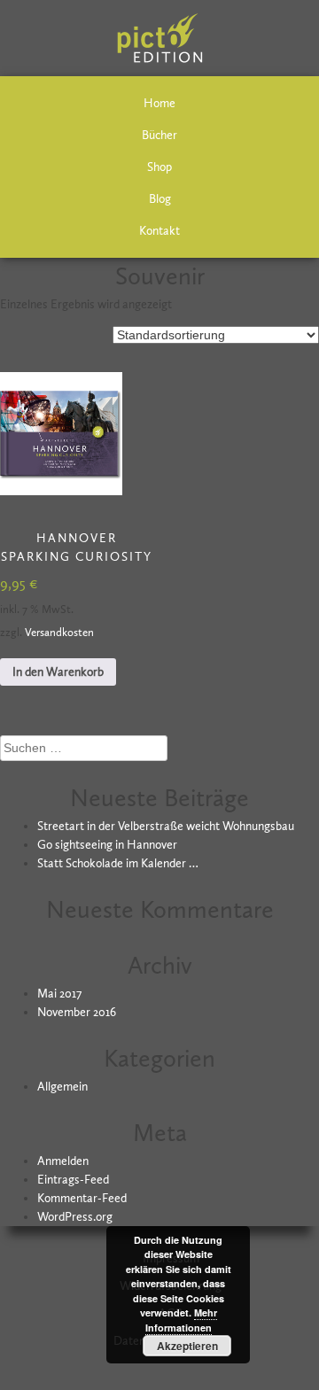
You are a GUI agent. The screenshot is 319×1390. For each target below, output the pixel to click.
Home (159, 103)
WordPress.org (75, 1216)
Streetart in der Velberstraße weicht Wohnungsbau (165, 826)
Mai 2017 (59, 993)
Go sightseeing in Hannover (107, 844)
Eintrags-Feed (73, 1179)
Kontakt (159, 230)
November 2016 (76, 1012)
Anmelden (63, 1161)
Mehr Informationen (181, 1320)
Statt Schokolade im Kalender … (117, 863)
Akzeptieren (187, 1346)
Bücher (159, 135)
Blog (160, 198)
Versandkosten (59, 632)
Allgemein (62, 1086)
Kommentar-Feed (82, 1198)
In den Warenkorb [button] (58, 671)
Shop (159, 167)
